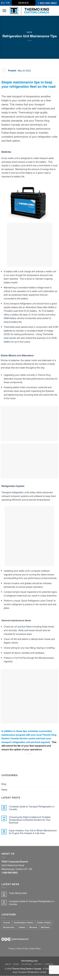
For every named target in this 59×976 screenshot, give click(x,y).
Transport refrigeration (12, 492)
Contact (38, 964)
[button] (4, 10)
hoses (32, 630)
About (8, 964)
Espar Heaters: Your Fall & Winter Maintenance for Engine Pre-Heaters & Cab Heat (33, 831)
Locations (26, 964)
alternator (47, 360)
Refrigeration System (12, 486)
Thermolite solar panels (16, 326)
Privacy (12, 948)
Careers (48, 964)
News (4, 789)
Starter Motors (8, 355)
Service (23, 2)
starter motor (19, 387)
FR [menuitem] (8, 3)
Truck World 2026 (18, 893)
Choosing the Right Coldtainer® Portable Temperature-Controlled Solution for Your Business (30, 820)
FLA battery (48, 310)
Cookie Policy (35, 948)
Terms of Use (22, 948)
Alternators (27, 355)
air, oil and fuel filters (21, 626)
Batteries (6, 151)
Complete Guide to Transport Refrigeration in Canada (31, 808)
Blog (29, 32)
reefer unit (51, 271)
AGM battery (10, 318)
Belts (21, 630)
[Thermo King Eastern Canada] (29, 11)
